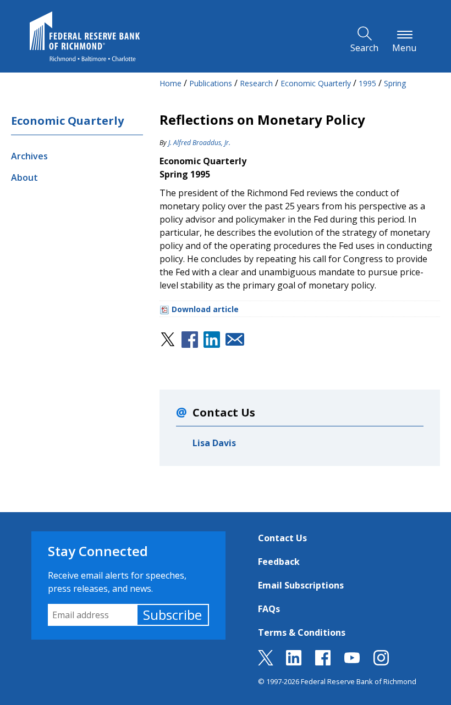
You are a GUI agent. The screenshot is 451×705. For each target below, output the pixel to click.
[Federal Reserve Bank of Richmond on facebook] (323, 662)
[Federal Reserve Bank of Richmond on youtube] (352, 662)
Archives (29, 156)
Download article (205, 309)
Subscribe (172, 615)
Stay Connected (98, 551)
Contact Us (282, 538)
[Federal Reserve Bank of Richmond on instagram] (381, 662)
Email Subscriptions (301, 585)
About (24, 177)
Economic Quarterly (67, 120)
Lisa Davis (214, 443)
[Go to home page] (85, 36)
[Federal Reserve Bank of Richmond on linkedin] (293, 662)
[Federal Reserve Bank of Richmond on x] (265, 662)
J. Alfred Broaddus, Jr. (199, 142)
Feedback (279, 562)
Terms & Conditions (301, 632)
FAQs (269, 609)
